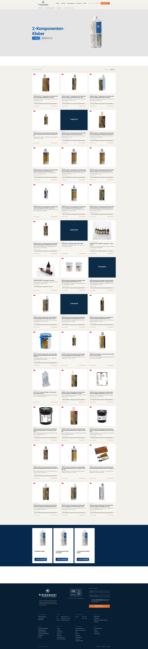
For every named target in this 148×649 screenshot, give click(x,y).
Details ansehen (54, 106)
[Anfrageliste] (93, 3)
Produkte (58, 3)
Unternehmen (79, 3)
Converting (63, 3)
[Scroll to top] (145, 646)
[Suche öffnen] (90, 3)
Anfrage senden (105, 3)
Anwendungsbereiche (71, 3)
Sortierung (106, 69)
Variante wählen (36, 175)
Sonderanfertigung (47, 38)
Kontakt (84, 3)
